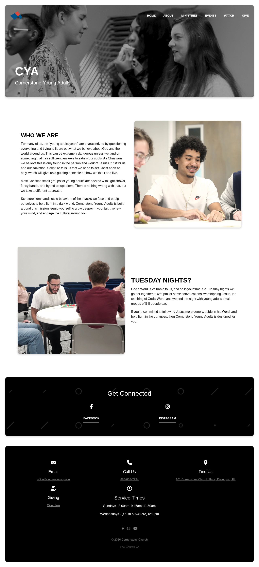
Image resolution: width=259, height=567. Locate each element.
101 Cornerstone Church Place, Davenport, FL (206, 479)
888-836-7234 (129, 479)
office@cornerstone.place (53, 479)
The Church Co (129, 546)
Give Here (53, 505)
